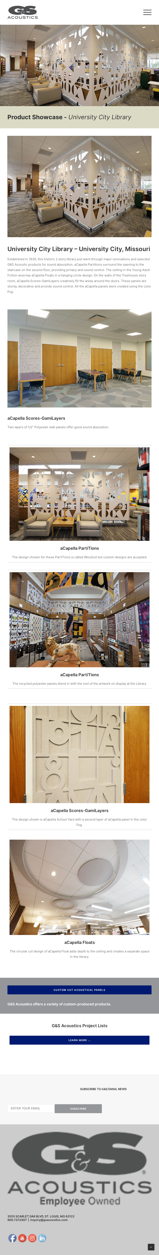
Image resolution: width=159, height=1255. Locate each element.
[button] (147, 12)
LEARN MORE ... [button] (80, 1040)
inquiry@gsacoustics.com (49, 1220)
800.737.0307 (17, 1220)
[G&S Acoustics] (22, 12)
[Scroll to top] (151, 1247)
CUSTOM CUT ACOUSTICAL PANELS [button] (79, 989)
